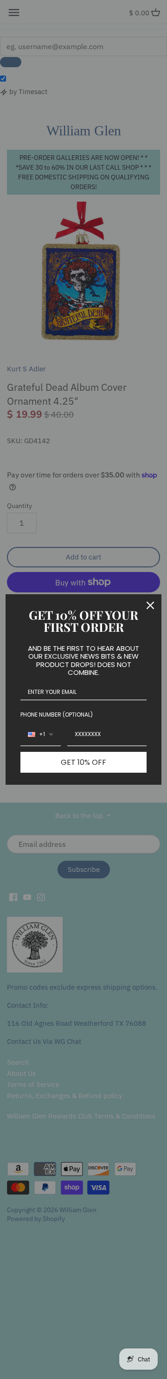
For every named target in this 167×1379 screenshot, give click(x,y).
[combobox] (40, 735)
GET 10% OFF (83, 762)
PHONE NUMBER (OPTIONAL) (56, 714)
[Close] (150, 605)
